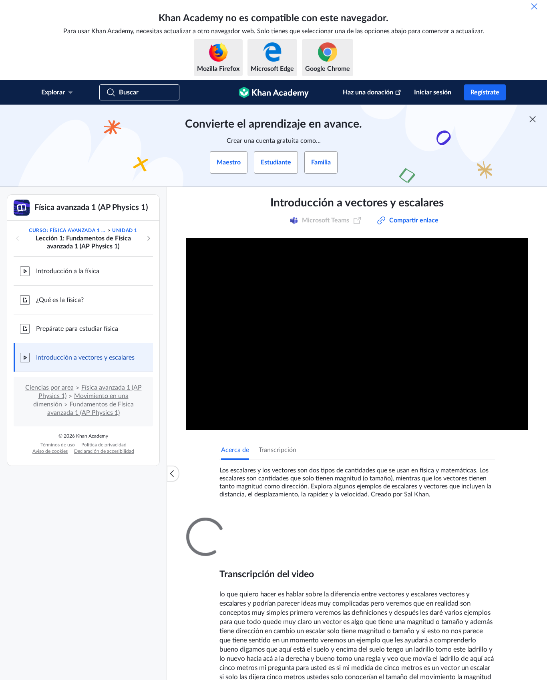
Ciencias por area (49, 387)
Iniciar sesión (432, 92)
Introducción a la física (67, 271)
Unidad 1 (124, 230)
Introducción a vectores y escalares (85, 357)
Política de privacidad (104, 444)
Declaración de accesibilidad (104, 451)
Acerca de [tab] (235, 450)
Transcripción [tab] (277, 450)
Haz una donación (368, 92)
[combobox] (451, 620)
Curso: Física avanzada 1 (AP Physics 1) (67, 230)
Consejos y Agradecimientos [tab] (306, 525)
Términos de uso (57, 444)
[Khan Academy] (274, 92)
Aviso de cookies (50, 451)
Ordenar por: (394, 619)
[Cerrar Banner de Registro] (533, 119)
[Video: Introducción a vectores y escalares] (357, 334)
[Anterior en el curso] (17, 238)
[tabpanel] (357, 479)
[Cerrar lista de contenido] (173, 474)
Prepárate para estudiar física (77, 329)
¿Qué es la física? (60, 300)
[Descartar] (534, 6)
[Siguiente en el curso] (148, 238)
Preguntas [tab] (243, 525)
